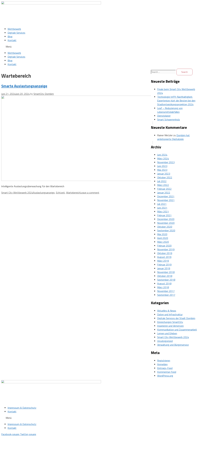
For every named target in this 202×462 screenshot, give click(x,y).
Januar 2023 (163, 174)
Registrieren (163, 360)
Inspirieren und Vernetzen (170, 326)
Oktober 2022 (164, 177)
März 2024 (163, 158)
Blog (10, 36)
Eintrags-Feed (164, 368)
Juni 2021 (162, 208)
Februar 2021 (164, 215)
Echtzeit (60, 192)
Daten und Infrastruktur (170, 314)
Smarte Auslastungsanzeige (24, 86)
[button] (101, 46)
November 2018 (166, 272)
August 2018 (164, 283)
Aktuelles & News (166, 311)
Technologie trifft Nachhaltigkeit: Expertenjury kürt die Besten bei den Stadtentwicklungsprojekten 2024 (176, 100)
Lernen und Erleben (167, 333)
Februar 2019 (164, 264)
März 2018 (163, 287)
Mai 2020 (162, 234)
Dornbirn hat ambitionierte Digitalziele (173, 137)
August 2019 (164, 257)
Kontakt (12, 40)
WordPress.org (165, 376)
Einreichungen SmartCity (170, 322)
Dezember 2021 (165, 196)
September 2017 (166, 295)
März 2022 (163, 185)
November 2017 (166, 291)
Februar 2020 (164, 245)
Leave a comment (89, 192)
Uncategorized (165, 341)
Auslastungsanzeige (44, 192)
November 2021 (166, 200)
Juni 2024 (162, 155)
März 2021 (163, 211)
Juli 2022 (161, 181)
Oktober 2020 (164, 227)
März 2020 (163, 242)
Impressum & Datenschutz (22, 408)
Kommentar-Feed (166, 372)
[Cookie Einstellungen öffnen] (25, 459)
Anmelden (162, 364)
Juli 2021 (161, 204)
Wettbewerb (14, 29)
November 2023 (166, 162)
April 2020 (162, 238)
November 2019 (166, 249)
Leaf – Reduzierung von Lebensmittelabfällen (170, 110)
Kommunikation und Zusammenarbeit (177, 329)
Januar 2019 (163, 268)
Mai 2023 (162, 170)
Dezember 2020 (165, 219)
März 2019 (163, 261)
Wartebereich (73, 192)
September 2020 (166, 230)
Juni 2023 (162, 166)
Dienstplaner (164, 116)
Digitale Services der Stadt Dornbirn (176, 318)
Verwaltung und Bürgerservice (173, 345)
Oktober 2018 (164, 276)
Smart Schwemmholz (168, 119)
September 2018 (166, 280)
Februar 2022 (164, 189)
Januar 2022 (163, 192)
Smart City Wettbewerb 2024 (17, 192)
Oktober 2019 (164, 253)
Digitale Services (16, 33)
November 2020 (166, 223)
